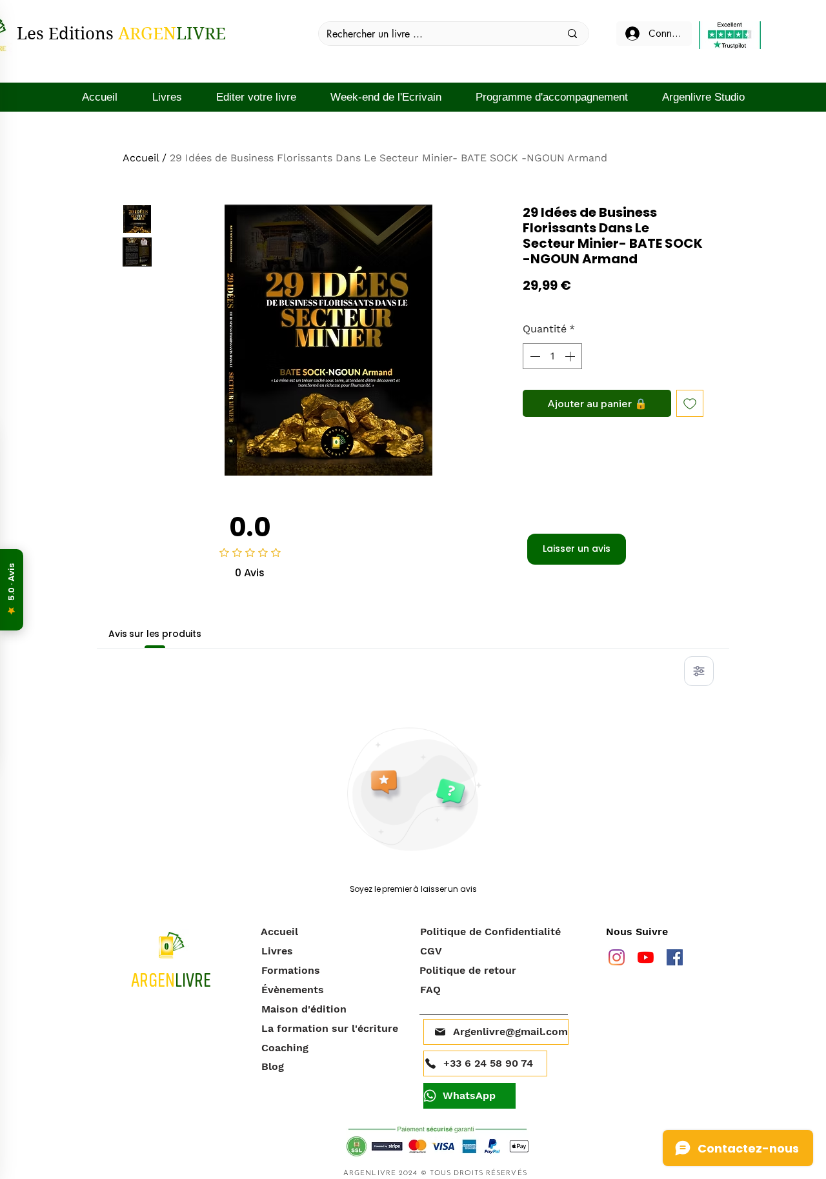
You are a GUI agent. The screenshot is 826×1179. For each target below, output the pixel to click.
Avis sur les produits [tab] (154, 633)
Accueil (141, 158)
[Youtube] (646, 957)
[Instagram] (617, 957)
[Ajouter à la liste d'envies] (689, 403)
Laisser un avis (576, 548)
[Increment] (571, 356)
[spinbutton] (552, 356)
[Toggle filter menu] (699, 671)
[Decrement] (534, 356)
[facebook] (675, 957)
